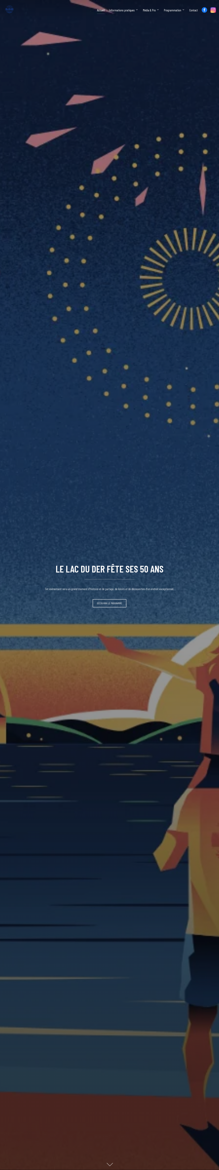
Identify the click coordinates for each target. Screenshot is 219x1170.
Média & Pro (149, 10)
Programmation (172, 10)
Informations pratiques (122, 10)
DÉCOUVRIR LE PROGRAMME (109, 603)
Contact (193, 10)
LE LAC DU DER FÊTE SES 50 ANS (110, 568)
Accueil (101, 10)
